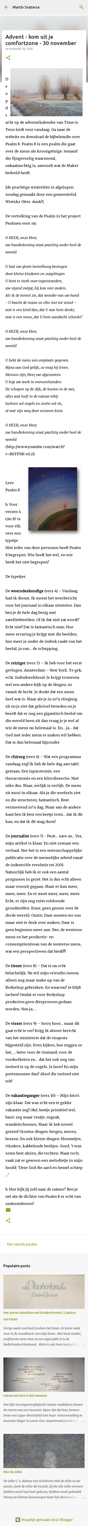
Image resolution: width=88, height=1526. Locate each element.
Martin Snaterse (26, 7)
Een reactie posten (22, 1244)
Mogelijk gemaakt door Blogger (47, 1520)
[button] (8, 58)
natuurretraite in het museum (25, 1395)
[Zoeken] (81, 7)
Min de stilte (12, 1472)
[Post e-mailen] (8, 1211)
